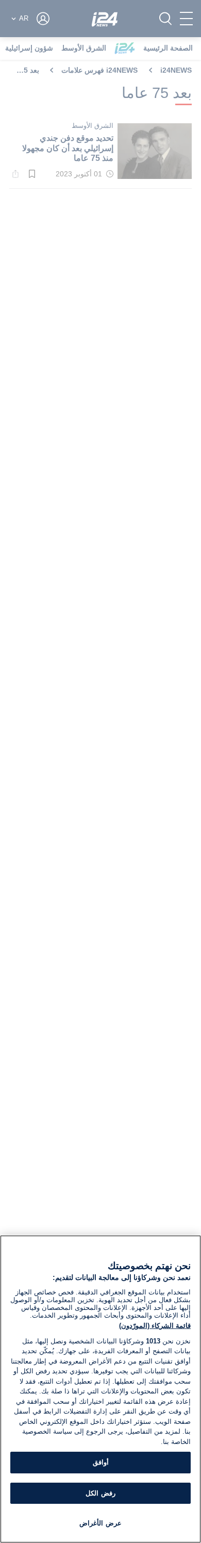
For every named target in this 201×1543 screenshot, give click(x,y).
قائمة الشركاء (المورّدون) (155, 1325)
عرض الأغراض (100, 1523)
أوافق (101, 1462)
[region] (100, 1389)
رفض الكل (100, 1493)
